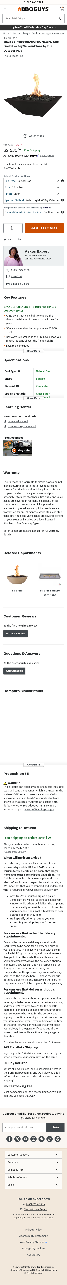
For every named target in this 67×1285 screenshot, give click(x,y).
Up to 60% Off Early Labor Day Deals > (33, 27)
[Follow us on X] (17, 1139)
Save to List (14, 239)
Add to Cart (44, 228)
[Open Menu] (5, 9)
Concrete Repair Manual (22, 426)
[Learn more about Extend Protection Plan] (62, 212)
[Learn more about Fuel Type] (62, 181)
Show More (33, 351)
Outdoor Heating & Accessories (48, 33)
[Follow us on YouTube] (25, 1139)
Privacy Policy (33, 1229)
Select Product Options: (17, 176)
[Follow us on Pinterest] (41, 1139)
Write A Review (15, 633)
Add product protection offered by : (27, 207)
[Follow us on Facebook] (9, 1139)
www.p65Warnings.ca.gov (39, 809)
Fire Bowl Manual (18, 421)
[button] (33, 1155)
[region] (33, 97)
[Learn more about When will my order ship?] (19, 168)
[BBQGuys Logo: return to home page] (33, 9)
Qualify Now (47, 155)
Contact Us (33, 1254)
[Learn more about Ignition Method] (62, 200)
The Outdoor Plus (13, 56)
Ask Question (14, 671)
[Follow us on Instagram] (33, 1139)
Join (55, 1127)
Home (6, 33)
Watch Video (36, 136)
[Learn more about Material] (17, 386)
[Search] (59, 18)
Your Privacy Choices (32, 1242)
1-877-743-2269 (33, 2)
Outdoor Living (20, 33)
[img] (33, 96)
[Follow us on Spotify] (58, 1139)
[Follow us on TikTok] (49, 1139)
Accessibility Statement (33, 1236)
